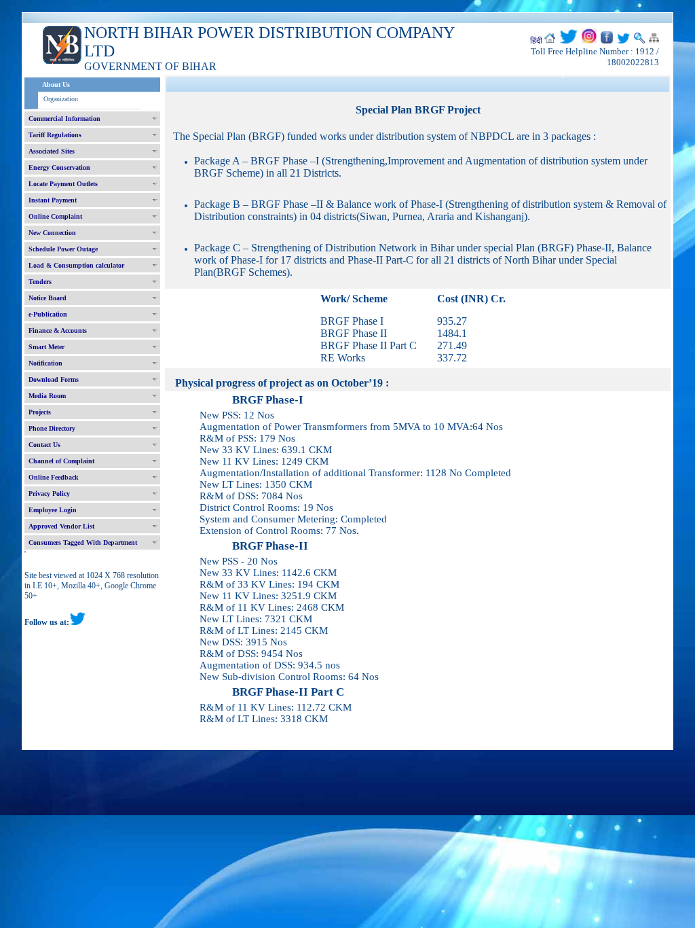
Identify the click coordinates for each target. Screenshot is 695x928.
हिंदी (536, 41)
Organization (60, 99)
